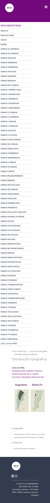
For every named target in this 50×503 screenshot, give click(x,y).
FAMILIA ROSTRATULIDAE (11, 262)
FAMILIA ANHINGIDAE (9, 67)
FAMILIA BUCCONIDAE (10, 85)
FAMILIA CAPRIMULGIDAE (11, 90)
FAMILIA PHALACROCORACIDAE (13, 212)
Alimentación (18, 371)
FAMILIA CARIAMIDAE (9, 99)
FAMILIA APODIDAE (8, 72)
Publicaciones (7, 35)
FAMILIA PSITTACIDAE (9, 235)
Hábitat (29, 371)
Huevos (38, 371)
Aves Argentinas (19, 351)
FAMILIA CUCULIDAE (9, 135)
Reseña (4, 44)
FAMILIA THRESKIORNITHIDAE (13, 298)
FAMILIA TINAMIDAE (9, 303)
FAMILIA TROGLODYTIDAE (11, 316)
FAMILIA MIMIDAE (8, 180)
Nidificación (38, 377)
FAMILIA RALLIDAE (8, 239)
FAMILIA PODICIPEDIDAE (11, 226)
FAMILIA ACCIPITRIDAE (10, 49)
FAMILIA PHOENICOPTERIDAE (12, 217)
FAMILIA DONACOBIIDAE (11, 140)
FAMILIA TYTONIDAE (9, 334)
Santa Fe (4, 31)
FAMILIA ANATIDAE (8, 58)
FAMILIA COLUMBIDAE (10, 117)
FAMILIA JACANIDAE (9, 167)
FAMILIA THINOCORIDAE (11, 289)
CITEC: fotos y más (9, 344)
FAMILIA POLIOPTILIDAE (10, 230)
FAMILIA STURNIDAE (9, 280)
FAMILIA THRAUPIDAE (9, 294)
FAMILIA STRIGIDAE (8, 276)
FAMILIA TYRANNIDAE (9, 330)
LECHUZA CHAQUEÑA (21, 377)
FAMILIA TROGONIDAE (10, 321)
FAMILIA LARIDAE (7, 171)
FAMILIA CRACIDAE (8, 131)
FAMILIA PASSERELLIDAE (10, 203)
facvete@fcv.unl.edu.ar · (21, 489)
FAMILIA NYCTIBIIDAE (9, 189)
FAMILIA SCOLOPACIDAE (10, 271)
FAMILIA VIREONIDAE (9, 339)
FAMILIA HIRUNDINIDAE (10, 158)
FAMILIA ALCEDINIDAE (10, 53)
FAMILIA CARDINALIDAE (10, 94)
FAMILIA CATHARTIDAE (10, 103)
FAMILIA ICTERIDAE (8, 162)
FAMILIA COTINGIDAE (9, 126)
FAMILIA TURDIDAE (8, 325)
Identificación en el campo (25, 374)
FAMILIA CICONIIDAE (9, 112)
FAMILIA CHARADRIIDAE (10, 108)
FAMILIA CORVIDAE (8, 121)
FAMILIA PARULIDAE (9, 198)
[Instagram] (16, 476)
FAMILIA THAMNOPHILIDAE (12, 285)
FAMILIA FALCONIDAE (9, 144)
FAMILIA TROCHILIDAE (10, 312)
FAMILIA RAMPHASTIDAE (11, 244)
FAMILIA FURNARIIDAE (10, 153)
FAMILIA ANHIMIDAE (9, 63)
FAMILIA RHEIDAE (8, 253)
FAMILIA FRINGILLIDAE (10, 149)
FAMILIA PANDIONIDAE (10, 194)
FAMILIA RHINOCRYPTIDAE (11, 257)
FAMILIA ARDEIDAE (8, 81)
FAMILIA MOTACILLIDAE (10, 185)
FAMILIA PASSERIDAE (9, 208)
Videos (4, 40)
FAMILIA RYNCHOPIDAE (10, 266)
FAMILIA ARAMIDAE (8, 76)
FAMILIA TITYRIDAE (8, 307)
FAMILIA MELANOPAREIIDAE (12, 176)
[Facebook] (13, 476)
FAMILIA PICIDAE (7, 221)
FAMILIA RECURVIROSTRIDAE (12, 248)
